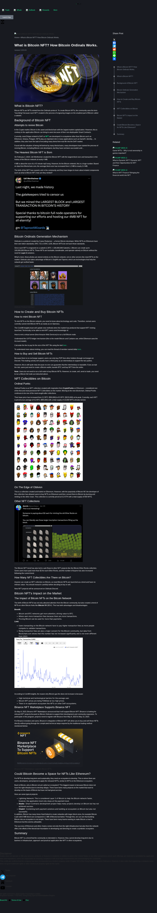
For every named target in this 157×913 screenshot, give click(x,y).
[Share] (128, 58)
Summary (120, 134)
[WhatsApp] (128, 52)
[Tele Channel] (2, 877)
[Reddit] (128, 49)
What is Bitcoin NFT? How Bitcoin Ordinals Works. (127, 68)
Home (16, 37)
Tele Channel (10, 876)
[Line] (128, 55)
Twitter (7, 870)
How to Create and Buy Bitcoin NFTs (128, 100)
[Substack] (2, 882)
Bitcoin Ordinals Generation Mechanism (127, 91)
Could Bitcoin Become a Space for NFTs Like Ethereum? (129, 126)
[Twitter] (2, 871)
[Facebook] (128, 42)
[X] (128, 39)
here (64, 345)
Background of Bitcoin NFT (127, 83)
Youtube (8, 886)
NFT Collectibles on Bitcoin (127, 109)
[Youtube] (2, 887)
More (55, 10)
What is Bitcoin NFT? (125, 76)
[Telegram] (128, 46)
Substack (8, 881)
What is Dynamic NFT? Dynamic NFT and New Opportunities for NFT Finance (127, 162)
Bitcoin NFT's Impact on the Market (127, 117)
